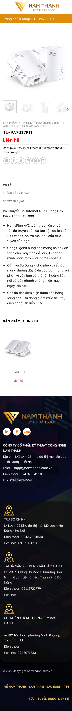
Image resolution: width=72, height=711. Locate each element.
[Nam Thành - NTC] (37, 6)
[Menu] (5, 7)
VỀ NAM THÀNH (15, 686)
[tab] (36, 185)
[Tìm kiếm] (63, 7)
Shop (26, 18)
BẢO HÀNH (54, 686)
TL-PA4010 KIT (18, 372)
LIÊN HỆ (63, 698)
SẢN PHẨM (36, 686)
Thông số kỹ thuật (16, 192)
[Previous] (9, 64)
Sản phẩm (10, 123)
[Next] (62, 64)
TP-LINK (26, 123)
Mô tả (7, 184)
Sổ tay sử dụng (13, 201)
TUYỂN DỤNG (47, 698)
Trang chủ (10, 18)
